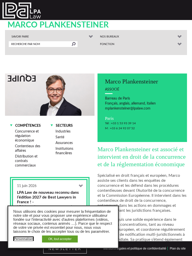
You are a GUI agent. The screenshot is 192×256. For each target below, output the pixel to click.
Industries (63, 131)
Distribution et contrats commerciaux (26, 160)
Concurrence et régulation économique (27, 136)
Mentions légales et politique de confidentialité (134, 248)
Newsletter (65, 248)
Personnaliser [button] (23, 239)
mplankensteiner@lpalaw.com (127, 108)
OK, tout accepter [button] (60, 239)
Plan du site (178, 248)
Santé (60, 137)
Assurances (64, 143)
